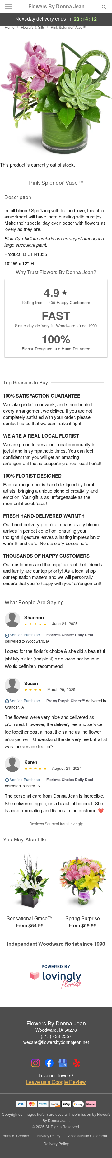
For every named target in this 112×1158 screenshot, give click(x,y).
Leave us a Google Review (56, 1082)
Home (10, 27)
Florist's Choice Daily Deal (69, 635)
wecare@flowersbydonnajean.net (56, 1042)
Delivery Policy (56, 1143)
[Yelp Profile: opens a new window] (76, 1063)
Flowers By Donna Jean (56, 6)
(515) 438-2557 (56, 1036)
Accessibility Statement (87, 1136)
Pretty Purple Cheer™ (65, 701)
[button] (99, 1144)
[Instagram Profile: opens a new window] (35, 1063)
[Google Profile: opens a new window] (62, 1063)
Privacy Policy (48, 1136)
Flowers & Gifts (33, 27)
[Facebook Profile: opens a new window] (49, 1063)
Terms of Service (15, 1136)
